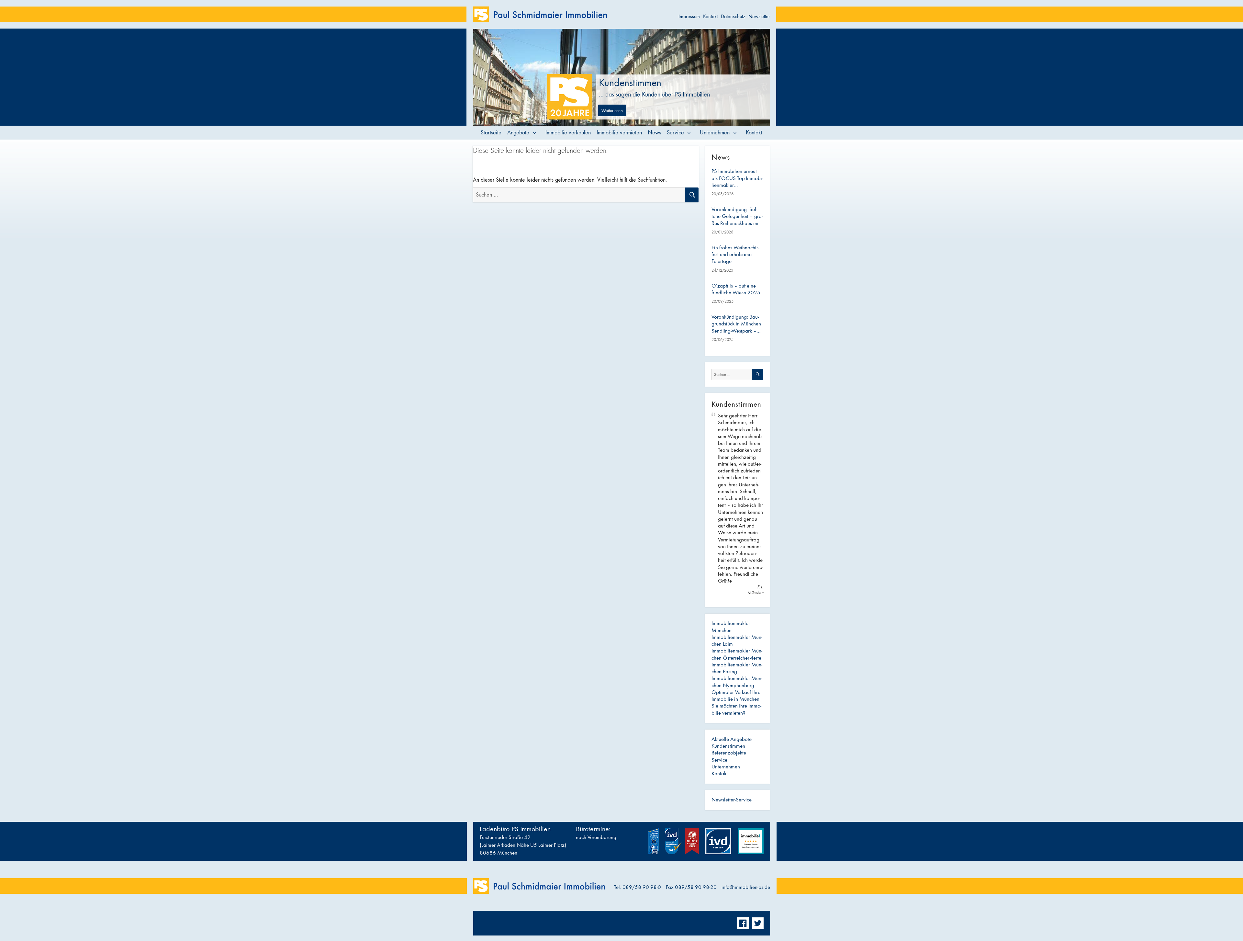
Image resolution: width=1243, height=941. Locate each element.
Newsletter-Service (731, 800)
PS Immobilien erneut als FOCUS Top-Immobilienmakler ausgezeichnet (737, 178)
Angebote (518, 132)
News (654, 132)
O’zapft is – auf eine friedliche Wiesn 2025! (736, 289)
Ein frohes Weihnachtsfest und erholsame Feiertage (735, 254)
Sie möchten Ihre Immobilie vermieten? (736, 709)
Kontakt (710, 16)
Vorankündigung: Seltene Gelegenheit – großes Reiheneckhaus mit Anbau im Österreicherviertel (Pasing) (737, 216)
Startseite (491, 132)
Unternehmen (715, 132)
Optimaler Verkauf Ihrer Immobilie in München (736, 695)
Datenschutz (733, 16)
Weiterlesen (612, 110)
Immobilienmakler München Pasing (736, 668)
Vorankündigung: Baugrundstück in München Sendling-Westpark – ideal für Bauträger (736, 324)
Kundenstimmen (728, 746)
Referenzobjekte (728, 753)
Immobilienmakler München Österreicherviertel (737, 654)
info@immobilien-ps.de (746, 887)
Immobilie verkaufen (568, 132)
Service (675, 132)
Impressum (689, 16)
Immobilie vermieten (619, 132)
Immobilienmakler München (730, 626)
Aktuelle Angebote (731, 739)
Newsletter (759, 16)
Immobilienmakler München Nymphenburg (736, 681)
